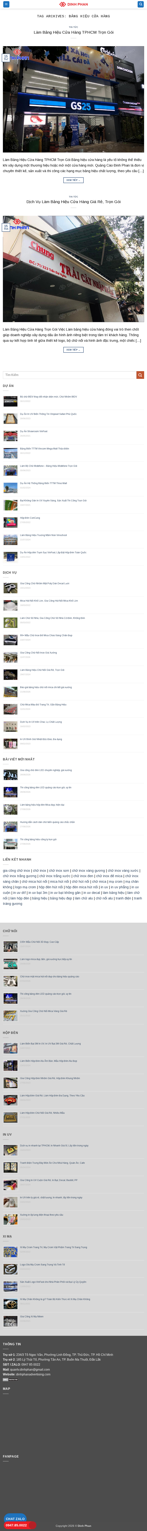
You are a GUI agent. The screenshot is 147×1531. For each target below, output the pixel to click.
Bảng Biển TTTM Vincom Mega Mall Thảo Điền (44, 448)
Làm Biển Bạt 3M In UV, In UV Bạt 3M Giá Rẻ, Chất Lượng (50, 1043)
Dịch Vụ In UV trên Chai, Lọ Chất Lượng (41, 722)
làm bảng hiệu (113, 893)
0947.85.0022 (16, 1525)
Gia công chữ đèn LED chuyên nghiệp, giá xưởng (46, 770)
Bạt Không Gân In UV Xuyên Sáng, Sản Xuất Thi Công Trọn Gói (53, 500)
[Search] (141, 4)
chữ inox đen (83, 876)
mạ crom (115, 881)
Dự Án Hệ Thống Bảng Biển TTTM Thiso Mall (43, 483)
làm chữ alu (84, 898)
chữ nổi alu (104, 898)
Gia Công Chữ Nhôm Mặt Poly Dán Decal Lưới (44, 583)
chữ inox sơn (59, 871)
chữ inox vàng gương (88, 871)
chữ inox (39, 871)
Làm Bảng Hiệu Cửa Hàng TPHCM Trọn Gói (74, 32)
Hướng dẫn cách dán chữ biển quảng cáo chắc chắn (47, 822)
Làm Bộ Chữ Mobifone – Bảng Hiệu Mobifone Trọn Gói (48, 466)
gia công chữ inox (16, 871)
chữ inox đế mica (109, 876)
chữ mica (99, 881)
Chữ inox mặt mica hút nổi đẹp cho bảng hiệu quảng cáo (49, 976)
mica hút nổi (59, 881)
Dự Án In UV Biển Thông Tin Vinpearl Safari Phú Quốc (48, 414)
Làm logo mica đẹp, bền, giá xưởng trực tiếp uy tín (46, 959)
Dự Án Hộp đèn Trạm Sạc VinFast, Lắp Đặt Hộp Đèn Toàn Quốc (53, 552)
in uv (104, 887)
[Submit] (140, 375)
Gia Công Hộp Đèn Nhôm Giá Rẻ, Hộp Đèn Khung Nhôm (50, 1078)
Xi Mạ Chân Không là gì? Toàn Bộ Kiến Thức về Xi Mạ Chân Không (55, 1299)
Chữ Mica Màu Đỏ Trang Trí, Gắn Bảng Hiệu (43, 704)
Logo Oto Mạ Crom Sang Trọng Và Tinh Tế (42, 1264)
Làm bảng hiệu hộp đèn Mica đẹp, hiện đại (42, 804)
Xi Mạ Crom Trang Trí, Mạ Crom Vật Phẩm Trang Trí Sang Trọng (53, 1247)
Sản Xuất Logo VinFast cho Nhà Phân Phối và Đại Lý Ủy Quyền (53, 1282)
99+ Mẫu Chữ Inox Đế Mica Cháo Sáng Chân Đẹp (46, 635)
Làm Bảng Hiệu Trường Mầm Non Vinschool (43, 535)
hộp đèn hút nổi (51, 887)
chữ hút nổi (80, 881)
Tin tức (73, 27)
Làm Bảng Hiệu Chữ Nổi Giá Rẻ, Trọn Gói (42, 670)
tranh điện (123, 898)
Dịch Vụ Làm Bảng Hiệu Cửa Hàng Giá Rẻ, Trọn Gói (73, 201)
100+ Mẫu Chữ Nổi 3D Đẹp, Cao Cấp (39, 942)
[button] (6, 4)
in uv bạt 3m (38, 893)
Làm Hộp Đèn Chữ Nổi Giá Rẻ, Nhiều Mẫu (42, 1113)
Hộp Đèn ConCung (30, 518)
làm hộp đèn (19, 898)
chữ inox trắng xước (54, 876)
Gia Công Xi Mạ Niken (31, 1316)
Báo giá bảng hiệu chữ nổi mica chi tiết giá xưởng (46, 687)
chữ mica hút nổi (34, 881)
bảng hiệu (39, 898)
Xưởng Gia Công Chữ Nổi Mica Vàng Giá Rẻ (43, 1011)
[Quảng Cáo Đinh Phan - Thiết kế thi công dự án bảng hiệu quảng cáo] (73, 4)
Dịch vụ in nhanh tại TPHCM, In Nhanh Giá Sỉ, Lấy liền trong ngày (54, 1145)
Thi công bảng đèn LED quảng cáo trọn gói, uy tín (45, 787)
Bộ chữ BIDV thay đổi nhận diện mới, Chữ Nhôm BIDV (48, 396)
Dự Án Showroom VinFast (33, 431)
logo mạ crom (25, 887)
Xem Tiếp (73, 180)
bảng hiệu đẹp (61, 898)
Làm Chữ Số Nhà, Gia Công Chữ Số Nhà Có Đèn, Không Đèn (52, 618)
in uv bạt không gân (65, 893)
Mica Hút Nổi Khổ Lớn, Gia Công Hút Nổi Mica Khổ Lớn (49, 600)
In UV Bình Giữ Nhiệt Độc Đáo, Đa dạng (41, 739)
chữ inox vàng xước (123, 871)
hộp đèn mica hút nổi (82, 887)
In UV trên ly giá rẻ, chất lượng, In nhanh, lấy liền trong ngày (51, 1197)
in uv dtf (19, 893)
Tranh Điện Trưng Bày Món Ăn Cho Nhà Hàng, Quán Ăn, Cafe (52, 1163)
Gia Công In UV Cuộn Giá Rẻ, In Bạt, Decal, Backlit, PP (49, 1180)
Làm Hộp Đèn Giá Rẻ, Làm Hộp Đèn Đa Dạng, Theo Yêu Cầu (52, 1095)
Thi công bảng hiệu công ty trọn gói (38, 839)
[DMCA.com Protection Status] (10, 1379)
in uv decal (91, 893)
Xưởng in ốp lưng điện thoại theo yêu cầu (41, 1214)
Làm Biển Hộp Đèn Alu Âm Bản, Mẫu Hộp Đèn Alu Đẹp (48, 1061)
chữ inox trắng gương (19, 876)
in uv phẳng (120, 887)
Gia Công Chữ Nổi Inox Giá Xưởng (38, 652)
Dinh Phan (84, 1525)
